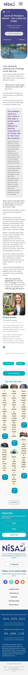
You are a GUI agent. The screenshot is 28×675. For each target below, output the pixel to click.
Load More (14, 502)
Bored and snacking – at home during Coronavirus (14, 470)
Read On (5, 436)
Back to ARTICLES (14, 33)
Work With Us (14, 593)
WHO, (10, 623)
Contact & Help (14, 589)
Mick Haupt (14, 353)
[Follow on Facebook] (5, 582)
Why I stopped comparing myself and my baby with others (23, 454)
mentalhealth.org (19, 625)
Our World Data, (17, 623)
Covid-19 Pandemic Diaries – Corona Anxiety (4, 460)
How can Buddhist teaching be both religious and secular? (23, 404)
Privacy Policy (14, 604)
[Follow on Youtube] (17, 582)
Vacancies (14, 597)
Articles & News (14, 601)
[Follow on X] (11, 582)
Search (15, 564)
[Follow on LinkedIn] (23, 582)
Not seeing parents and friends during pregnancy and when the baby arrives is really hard (14, 413)
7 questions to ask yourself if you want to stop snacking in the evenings (4, 410)
